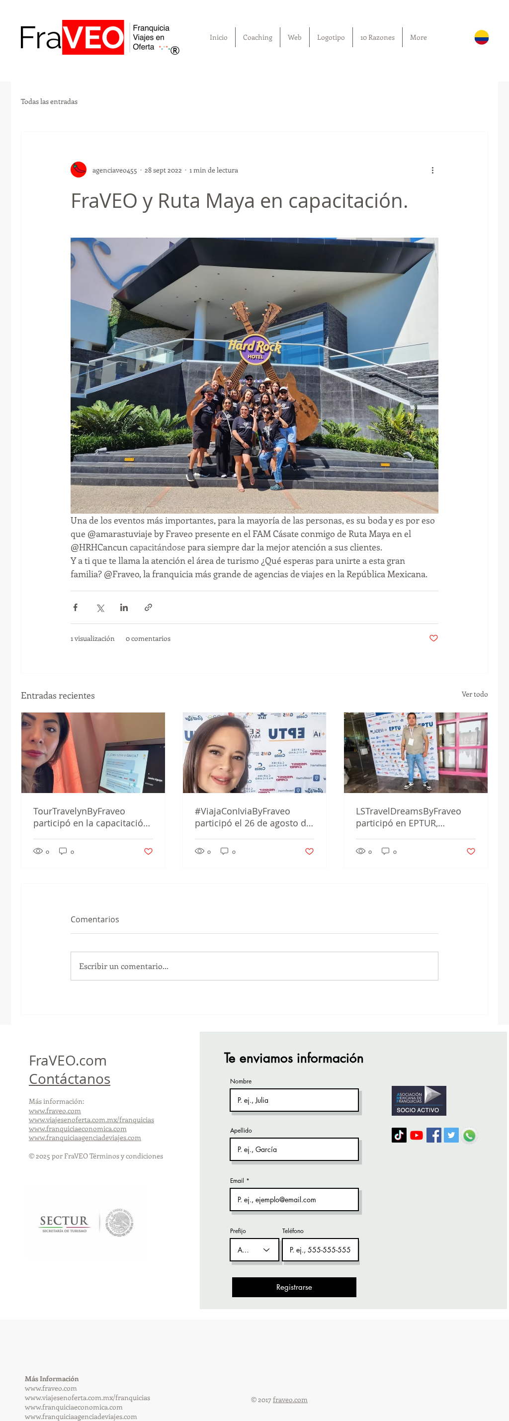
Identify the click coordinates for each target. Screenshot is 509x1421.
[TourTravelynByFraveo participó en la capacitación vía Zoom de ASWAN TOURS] (93, 752)
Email (237, 1181)
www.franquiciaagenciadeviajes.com (85, 1137)
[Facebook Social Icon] (433, 1135)
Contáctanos (69, 1078)
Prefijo (238, 1231)
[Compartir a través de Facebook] (75, 607)
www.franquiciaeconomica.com (78, 1128)
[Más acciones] (432, 170)
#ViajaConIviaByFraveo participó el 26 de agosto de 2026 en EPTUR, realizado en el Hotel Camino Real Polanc (254, 817)
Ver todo (475, 694)
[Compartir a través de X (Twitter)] (99, 607)
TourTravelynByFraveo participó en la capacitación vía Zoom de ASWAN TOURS (91, 817)
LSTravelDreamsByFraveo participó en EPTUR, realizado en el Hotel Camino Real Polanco (408, 817)
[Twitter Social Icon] (451, 1135)
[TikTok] (399, 1135)
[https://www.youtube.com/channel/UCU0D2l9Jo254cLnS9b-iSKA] (416, 1135)
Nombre (241, 1081)
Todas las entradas (49, 101)
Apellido (241, 1131)
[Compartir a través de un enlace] (148, 607)
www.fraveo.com (55, 1110)
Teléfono (293, 1231)
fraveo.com (290, 1399)
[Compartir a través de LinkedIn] (124, 607)
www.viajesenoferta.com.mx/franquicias (91, 1119)
